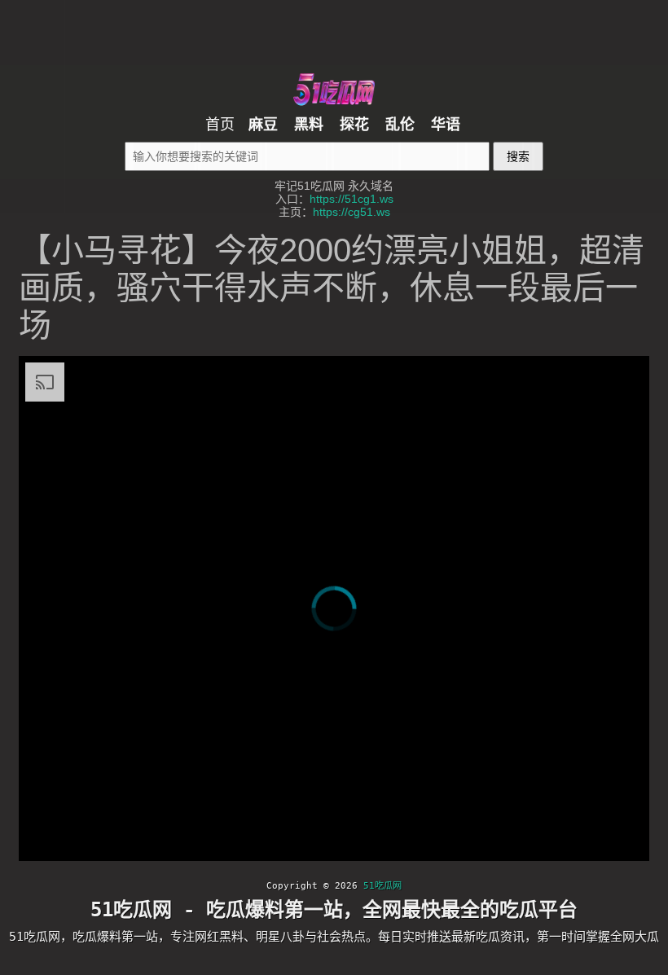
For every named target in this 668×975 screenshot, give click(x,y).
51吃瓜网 (382, 886)
